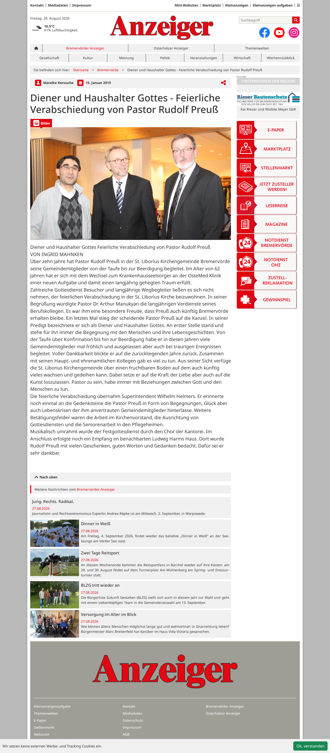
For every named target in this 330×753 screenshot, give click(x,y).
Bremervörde (108, 70)
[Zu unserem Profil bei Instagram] (294, 32)
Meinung (126, 58)
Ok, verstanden (310, 746)
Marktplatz (211, 5)
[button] (298, 5)
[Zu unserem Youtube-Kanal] (279, 32)
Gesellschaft (49, 58)
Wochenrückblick (280, 58)
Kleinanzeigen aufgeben (273, 5)
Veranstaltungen (203, 58)
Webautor (42, 734)
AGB (126, 734)
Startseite (81, 70)
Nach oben (48, 477)
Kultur (88, 58)
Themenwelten (257, 48)
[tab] (41, 123)
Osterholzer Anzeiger (171, 48)
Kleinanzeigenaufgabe (52, 706)
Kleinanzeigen (236, 5)
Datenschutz (133, 720)
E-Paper (40, 720)
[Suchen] (296, 20)
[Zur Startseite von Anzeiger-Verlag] (161, 28)
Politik (165, 58)
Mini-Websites (186, 5)
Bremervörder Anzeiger (85, 48)
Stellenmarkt (44, 727)
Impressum (81, 5)
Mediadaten (58, 5)
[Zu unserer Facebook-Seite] (264, 32)
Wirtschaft (242, 58)
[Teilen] (223, 83)
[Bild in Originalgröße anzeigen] (130, 183)
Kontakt (37, 5)
